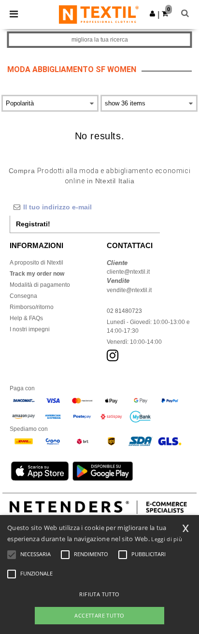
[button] (152, 13)
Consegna (23, 296)
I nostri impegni (30, 329)
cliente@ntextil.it (128, 271)
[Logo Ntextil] (99, 14)
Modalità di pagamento (40, 284)
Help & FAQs (26, 318)
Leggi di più (166, 539)
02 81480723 (124, 311)
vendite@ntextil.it (129, 290)
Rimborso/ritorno (32, 307)
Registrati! (33, 224)
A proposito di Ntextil (36, 262)
